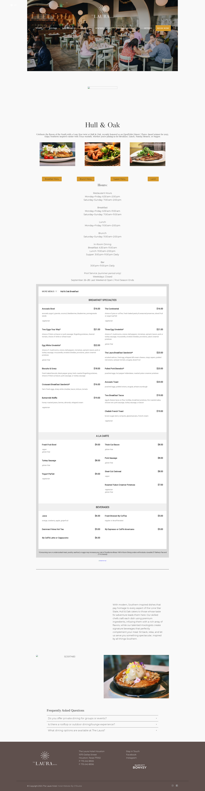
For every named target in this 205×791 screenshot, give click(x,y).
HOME (39, 28)
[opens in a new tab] (177, 786)
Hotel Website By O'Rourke (70, 786)
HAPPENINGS (68, 28)
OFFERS (148, 28)
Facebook (131, 754)
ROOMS (53, 28)
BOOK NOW (163, 28)
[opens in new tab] (12, 5)
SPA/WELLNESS (103, 28)
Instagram (131, 758)
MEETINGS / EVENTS (126, 28)
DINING (84, 28)
